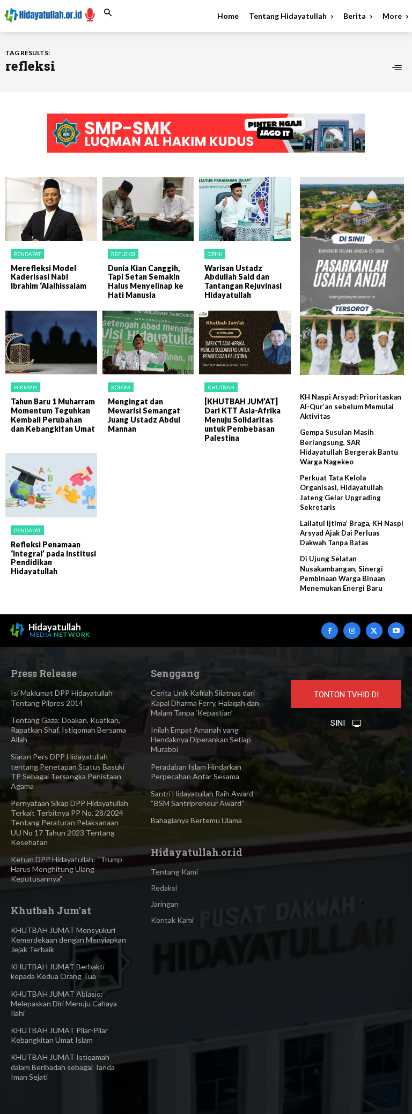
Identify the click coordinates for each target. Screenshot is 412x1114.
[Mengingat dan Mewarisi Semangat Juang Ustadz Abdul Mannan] (148, 343)
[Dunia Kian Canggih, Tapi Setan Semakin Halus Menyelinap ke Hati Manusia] (148, 209)
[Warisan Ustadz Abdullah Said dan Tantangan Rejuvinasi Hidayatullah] (245, 209)
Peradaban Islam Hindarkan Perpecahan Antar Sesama (196, 771)
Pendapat (27, 254)
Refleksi (123, 254)
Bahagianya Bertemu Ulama (196, 820)
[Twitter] (374, 630)
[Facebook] (329, 630)
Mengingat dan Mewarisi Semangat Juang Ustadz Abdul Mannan (144, 415)
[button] (108, 13)
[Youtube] (396, 630)
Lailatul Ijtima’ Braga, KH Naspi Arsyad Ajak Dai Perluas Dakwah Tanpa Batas (351, 533)
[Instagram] (351, 630)
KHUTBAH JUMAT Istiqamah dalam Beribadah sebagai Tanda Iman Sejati (63, 1066)
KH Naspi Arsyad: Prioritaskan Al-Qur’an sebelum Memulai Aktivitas (350, 406)
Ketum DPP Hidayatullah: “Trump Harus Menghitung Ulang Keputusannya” (66, 869)
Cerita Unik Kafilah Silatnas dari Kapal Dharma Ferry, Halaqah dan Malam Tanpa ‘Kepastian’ (205, 702)
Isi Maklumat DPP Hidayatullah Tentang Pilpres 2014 (62, 697)
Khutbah (221, 387)
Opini (215, 254)
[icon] (90, 14)
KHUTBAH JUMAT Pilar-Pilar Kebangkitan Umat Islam (59, 1035)
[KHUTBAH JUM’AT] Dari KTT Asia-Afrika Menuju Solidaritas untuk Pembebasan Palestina (242, 419)
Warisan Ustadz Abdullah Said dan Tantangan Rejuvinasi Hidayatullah (243, 281)
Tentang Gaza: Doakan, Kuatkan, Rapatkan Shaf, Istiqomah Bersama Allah (68, 730)
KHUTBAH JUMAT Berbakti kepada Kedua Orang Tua (58, 971)
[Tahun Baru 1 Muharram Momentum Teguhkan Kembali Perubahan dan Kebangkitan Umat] (51, 343)
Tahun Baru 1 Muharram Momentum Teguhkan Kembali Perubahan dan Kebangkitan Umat (53, 415)
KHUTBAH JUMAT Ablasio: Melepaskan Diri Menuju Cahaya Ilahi (64, 1003)
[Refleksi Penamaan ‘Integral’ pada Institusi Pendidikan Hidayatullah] (51, 485)
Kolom (120, 387)
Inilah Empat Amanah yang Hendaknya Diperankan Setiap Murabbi (201, 739)
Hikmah (25, 387)
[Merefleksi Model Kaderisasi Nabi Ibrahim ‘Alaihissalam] (51, 209)
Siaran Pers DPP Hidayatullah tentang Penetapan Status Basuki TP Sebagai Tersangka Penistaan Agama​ (67, 771)
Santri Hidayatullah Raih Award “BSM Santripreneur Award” (202, 798)
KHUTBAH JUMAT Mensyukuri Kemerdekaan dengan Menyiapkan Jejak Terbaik (68, 939)
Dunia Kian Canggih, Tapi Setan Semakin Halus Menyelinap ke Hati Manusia (145, 281)
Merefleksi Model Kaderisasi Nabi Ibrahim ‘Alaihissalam (48, 277)
